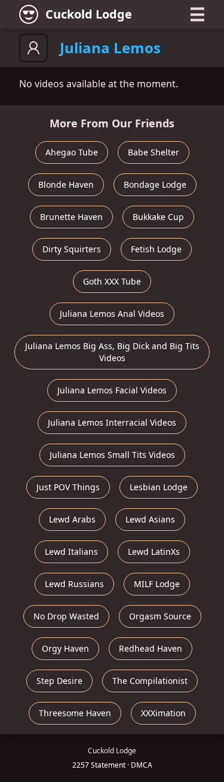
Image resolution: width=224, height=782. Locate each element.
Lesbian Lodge (159, 487)
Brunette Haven (71, 216)
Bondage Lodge (155, 184)
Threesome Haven (75, 713)
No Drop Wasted (66, 616)
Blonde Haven (66, 184)
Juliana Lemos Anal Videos (112, 313)
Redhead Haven (150, 648)
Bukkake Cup (158, 216)
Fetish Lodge (156, 249)
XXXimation (163, 713)
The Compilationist (150, 680)
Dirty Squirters (71, 249)
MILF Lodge (157, 583)
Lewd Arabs (72, 519)
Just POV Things (68, 487)
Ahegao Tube (71, 152)
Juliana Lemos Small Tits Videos (112, 454)
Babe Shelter (153, 152)
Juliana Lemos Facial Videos (112, 390)
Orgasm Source (160, 616)
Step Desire (59, 680)
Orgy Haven (65, 648)
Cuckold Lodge (88, 14)
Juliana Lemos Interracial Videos (112, 422)
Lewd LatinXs (154, 551)
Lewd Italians (71, 551)
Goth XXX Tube (112, 281)
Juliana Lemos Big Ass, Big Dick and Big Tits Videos (112, 351)
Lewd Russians (74, 583)
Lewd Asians (150, 519)
